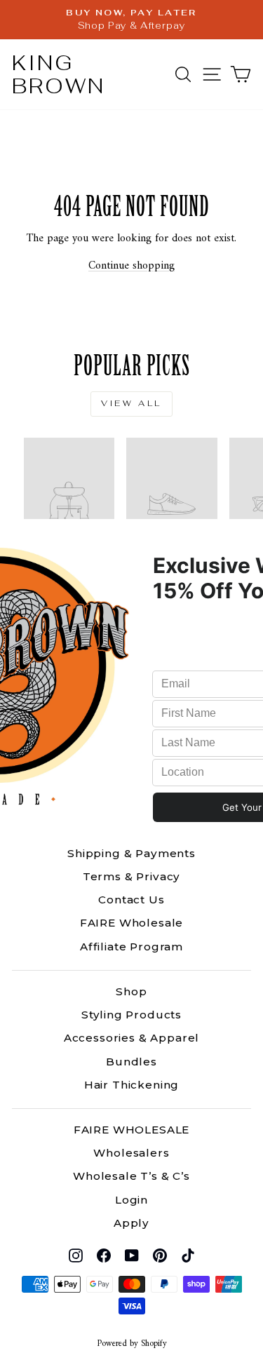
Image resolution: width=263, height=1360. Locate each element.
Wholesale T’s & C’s (131, 1176)
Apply (131, 1223)
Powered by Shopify (132, 1344)
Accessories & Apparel (131, 1037)
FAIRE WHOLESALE (131, 1129)
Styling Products (131, 1014)
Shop (131, 991)
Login (131, 1199)
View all (131, 403)
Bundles (131, 1061)
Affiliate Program (131, 946)
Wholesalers (131, 1152)
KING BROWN (58, 74)
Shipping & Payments (131, 853)
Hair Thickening (131, 1084)
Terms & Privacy (131, 876)
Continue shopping (131, 266)
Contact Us (131, 899)
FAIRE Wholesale (131, 922)
